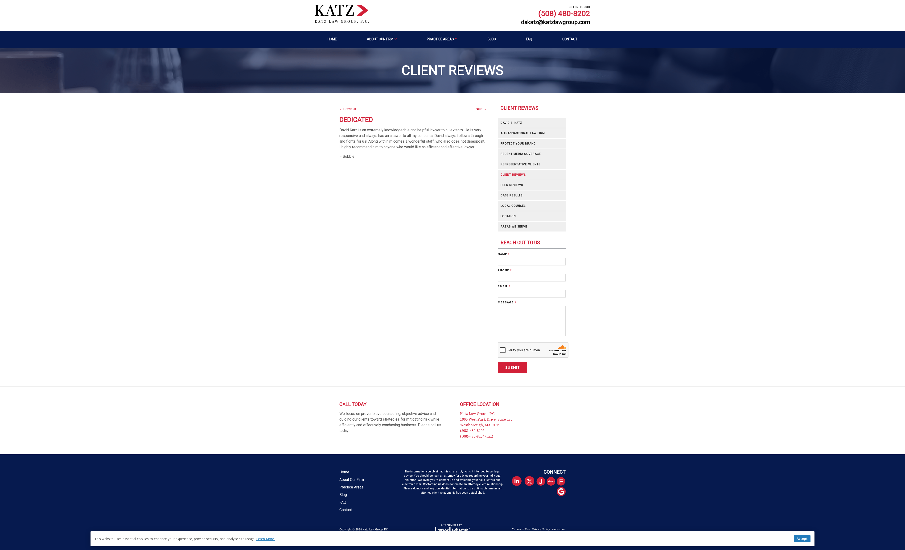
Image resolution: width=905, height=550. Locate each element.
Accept (802, 538)
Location (508, 216)
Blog (492, 39)
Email (504, 286)
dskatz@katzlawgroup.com (555, 22)
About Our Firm (380, 39)
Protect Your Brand (518, 143)
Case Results (511, 195)
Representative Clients (520, 164)
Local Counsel (513, 205)
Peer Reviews (512, 185)
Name (504, 254)
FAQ (529, 39)
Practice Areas (440, 39)
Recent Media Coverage (521, 154)
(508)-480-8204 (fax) (476, 436)
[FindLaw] (563, 482)
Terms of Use (521, 529)
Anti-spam (559, 529)
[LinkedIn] (516, 481)
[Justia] (542, 482)
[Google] (563, 492)
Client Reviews (519, 108)
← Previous (347, 109)
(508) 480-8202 (564, 13)
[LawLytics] (452, 529)
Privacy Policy (541, 529)
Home (332, 39)
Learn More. (265, 539)
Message (507, 302)
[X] (529, 481)
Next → (481, 109)
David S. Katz (511, 122)
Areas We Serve (514, 226)
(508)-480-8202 (472, 430)
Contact (569, 39)
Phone (505, 270)
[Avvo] (553, 482)
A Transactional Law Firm (523, 133)
